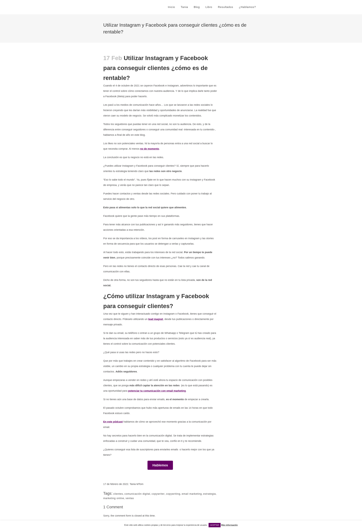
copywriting (173, 493)
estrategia (209, 493)
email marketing (192, 493)
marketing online (113, 498)
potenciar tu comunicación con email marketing (157, 390)
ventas (130, 498)
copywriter (158, 493)
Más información (229, 525)
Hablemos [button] (160, 465)
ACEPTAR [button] (214, 525)
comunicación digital (137, 493)
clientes (118, 493)
